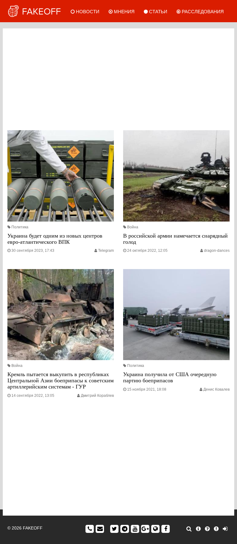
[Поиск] (189, 529)
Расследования (202, 11)
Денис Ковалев (216, 389)
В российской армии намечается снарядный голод (175, 239)
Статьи (157, 11)
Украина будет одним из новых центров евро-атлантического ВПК (54, 239)
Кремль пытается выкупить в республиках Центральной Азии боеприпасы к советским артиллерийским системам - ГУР (60, 380)
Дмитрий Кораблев (97, 395)
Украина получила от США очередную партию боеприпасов (169, 377)
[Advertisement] (118, 78)
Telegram (106, 250)
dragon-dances (217, 250)
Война (132, 227)
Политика (19, 227)
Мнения (124, 11)
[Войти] (225, 529)
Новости (87, 11)
